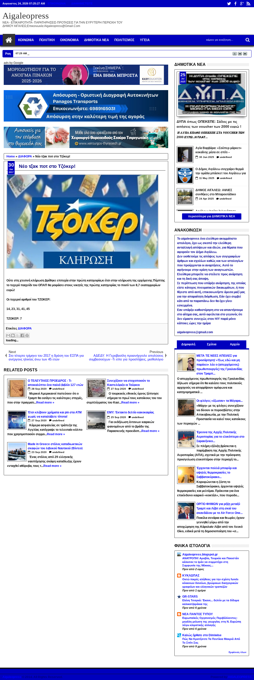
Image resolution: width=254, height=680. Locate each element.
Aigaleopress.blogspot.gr (200, 554)
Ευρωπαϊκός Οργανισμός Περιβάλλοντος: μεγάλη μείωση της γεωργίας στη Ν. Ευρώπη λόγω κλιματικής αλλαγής (211, 621)
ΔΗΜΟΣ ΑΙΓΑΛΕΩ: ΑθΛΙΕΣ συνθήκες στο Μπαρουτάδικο (215, 192)
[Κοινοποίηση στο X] (17, 335)
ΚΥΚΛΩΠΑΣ (190, 575)
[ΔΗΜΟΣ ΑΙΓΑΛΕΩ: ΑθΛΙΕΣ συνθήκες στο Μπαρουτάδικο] (185, 196)
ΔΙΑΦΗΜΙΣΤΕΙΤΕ (82, 3)
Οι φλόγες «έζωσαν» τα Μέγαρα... (219, 401)
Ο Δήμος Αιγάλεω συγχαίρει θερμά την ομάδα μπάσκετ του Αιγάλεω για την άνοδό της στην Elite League (220, 171)
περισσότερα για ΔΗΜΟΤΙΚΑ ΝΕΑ (211, 216)
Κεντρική (9, 40)
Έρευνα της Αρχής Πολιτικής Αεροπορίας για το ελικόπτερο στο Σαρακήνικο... (220, 436)
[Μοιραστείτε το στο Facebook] (22, 335)
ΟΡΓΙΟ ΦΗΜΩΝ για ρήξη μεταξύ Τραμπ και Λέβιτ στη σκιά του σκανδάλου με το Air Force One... (219, 508)
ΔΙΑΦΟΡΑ (25, 328)
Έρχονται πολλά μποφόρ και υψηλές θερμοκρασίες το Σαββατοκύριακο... (216, 472)
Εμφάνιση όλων (237, 652)
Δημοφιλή (188, 344)
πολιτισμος (124, 40)
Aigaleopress (25, 16)
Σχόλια (211, 344)
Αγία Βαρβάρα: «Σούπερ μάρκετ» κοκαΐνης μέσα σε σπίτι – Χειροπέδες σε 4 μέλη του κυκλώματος (218, 150)
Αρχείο (235, 344)
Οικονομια (69, 40)
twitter (229, 3)
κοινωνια (26, 40)
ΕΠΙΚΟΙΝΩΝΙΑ (57, 3)
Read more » (45, 402)
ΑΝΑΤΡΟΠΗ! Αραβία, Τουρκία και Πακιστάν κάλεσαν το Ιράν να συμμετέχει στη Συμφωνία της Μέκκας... (210, 562)
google (242, 3)
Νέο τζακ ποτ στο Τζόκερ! (47, 166)
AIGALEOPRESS (240, 677)
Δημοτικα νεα (96, 40)
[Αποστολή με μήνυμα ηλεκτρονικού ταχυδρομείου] (8, 335)
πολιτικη (47, 40)
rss (248, 3)
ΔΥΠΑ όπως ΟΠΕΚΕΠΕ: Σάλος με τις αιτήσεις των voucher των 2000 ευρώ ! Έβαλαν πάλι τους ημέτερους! (209, 124)
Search (247, 40)
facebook (235, 3)
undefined (58, 388)
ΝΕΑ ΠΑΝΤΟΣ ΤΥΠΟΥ (197, 614)
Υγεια (145, 40)
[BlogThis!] (12, 335)
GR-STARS (190, 596)
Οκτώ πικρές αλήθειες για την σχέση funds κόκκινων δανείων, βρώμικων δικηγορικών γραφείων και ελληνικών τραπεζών (210, 583)
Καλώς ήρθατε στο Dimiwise (202, 635)
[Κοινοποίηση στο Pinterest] (27, 335)
